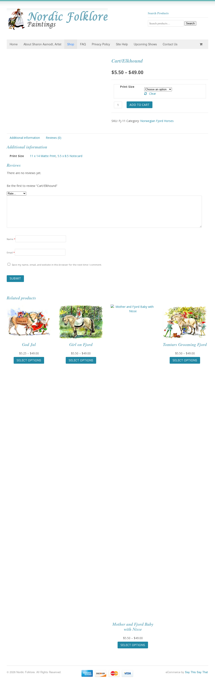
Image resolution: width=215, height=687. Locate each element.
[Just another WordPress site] (57, 29)
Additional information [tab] (25, 138)
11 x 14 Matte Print (43, 156)
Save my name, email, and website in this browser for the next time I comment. (57, 264)
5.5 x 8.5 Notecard (70, 156)
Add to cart (139, 105)
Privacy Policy (101, 44)
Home (14, 44)
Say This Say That (196, 672)
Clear (152, 94)
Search (190, 23)
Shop (70, 44)
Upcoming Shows (145, 44)
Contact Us (170, 44)
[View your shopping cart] (202, 44)
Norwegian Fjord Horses (157, 121)
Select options (29, 360)
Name (11, 239)
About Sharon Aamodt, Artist (42, 44)
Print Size (127, 87)
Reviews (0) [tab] (53, 138)
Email (11, 252)
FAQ (83, 44)
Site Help (122, 44)
